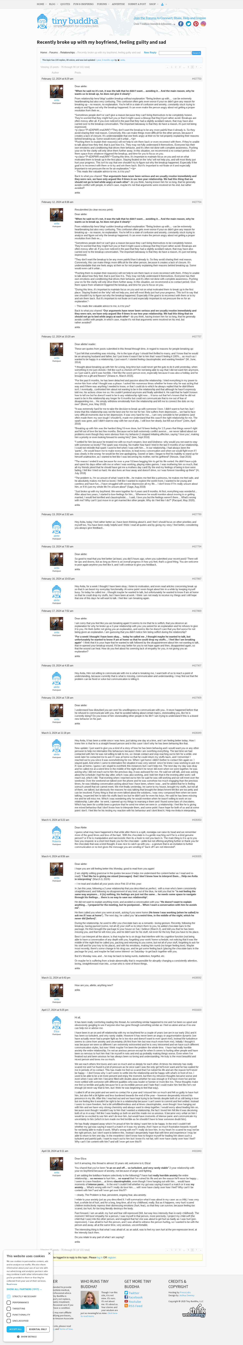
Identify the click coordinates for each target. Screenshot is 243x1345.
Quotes (65, 4)
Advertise (118, 4)
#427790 (196, 514)
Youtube (135, 1301)
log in (100, 1257)
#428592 (196, 977)
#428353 (196, 820)
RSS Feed (135, 1306)
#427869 (196, 611)
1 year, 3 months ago (105, 60)
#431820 (196, 1010)
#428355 (196, 856)
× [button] (49, 1253)
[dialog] (28, 1296)
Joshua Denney (186, 1295)
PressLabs (185, 1292)
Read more (12, 1284)
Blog (52, 4)
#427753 (196, 78)
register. (112, 1257)
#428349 (196, 733)
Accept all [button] (15, 1329)
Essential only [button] (38, 1329)
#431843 (196, 1151)
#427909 (196, 697)
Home (40, 4)
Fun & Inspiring (83, 4)
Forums (102, 4)
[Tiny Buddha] (68, 28)
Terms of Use (66, 1329)
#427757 (196, 336)
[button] (28, 1289)
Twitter (134, 1293)
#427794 (196, 546)
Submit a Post (137, 4)
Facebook (136, 1297)
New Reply (150, 52)
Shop (152, 4)
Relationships (67, 52)
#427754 (196, 202)
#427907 (196, 665)
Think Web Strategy (187, 1310)
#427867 (196, 578)
